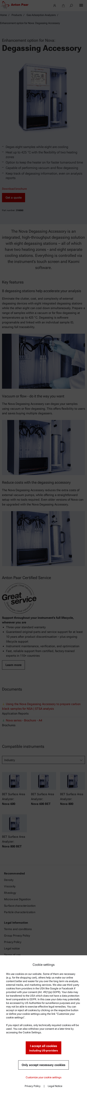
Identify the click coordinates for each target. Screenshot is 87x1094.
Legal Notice (55, 1086)
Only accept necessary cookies (43, 1065)
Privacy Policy (32, 1086)
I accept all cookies (43, 1048)
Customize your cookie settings (43, 1077)
